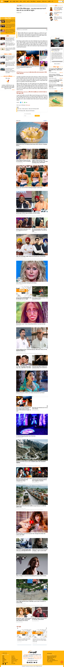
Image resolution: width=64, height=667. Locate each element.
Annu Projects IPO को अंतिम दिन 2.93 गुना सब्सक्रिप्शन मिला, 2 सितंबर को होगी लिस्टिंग (56, 69)
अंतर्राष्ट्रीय (13, 1)
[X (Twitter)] (46, 18)
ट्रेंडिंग (7, 36)
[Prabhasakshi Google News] (46, 29)
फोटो (3, 657)
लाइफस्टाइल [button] (39, 1)
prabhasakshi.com (37, 658)
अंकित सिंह (18, 29)
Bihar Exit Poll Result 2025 (34, 108)
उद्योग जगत (61, 72)
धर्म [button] (52, 1)
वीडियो (3, 658)
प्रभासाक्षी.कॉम (26, 654)
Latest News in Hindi (37, 656)
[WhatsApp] (46, 20)
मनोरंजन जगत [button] (44, 1)
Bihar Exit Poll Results (30, 110)
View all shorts (57, 63)
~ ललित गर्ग (56, 20)
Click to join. (28, 105)
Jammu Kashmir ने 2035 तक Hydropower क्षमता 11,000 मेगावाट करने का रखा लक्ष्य (56, 75)
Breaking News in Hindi (27, 657)
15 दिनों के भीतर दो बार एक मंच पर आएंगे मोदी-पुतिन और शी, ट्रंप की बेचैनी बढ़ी (58, 8)
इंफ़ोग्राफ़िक (4, 659)
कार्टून (3, 661)
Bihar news (19, 108)
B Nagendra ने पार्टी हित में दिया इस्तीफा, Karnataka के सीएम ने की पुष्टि (24, 640)
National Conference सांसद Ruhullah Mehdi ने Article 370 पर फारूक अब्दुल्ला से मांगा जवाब (39, 640)
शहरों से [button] (28, 1)
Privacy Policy (14, 660)
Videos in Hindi (36, 657)
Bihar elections (25, 108)
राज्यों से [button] (24, 1)
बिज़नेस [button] (17, 1)
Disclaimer (14, 658)
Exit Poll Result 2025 (21, 110)
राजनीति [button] (49, 1)
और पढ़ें (13, 89)
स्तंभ (56, 5)
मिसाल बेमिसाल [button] (33, 1)
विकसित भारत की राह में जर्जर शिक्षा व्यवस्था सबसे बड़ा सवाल (58, 18)
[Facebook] (46, 16)
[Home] (17, 5)
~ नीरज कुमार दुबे (57, 10)
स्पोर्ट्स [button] (21, 1)
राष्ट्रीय (11, 1)
